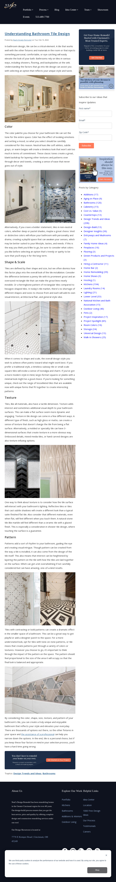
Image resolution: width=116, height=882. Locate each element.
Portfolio (66, 799)
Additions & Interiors (72, 816)
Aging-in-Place (93, 198)
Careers (87, 831)
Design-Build (93, 227)
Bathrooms (49, 773)
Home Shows (92, 276)
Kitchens (91, 284)
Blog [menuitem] (57, 9)
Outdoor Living (94, 308)
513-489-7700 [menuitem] (42, 17)
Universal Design (95, 333)
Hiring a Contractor (96, 263)
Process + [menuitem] (43, 9)
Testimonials (89, 826)
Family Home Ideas (95, 243)
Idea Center (88, 799)
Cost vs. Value (93, 210)
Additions (91, 194)
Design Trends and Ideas (27, 773)
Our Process (89, 820)
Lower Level (92, 296)
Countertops (93, 214)
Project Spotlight (95, 320)
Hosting (89, 280)
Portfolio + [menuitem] (28, 9)
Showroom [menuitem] (103, 9)
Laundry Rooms (94, 288)
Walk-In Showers (95, 337)
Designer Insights (95, 231)
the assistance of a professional (37, 734)
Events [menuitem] (26, 17)
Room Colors (93, 324)
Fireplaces (91, 247)
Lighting (90, 292)
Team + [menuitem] (88, 9)
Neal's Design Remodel (22, 40)
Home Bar (91, 267)
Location (87, 805)
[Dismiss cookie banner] (106, 855)
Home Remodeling (96, 271)
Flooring (89, 251)
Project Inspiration (96, 316)
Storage (90, 329)
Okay (97, 870)
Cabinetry (91, 206)
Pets (88, 312)
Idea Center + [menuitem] (71, 9)
